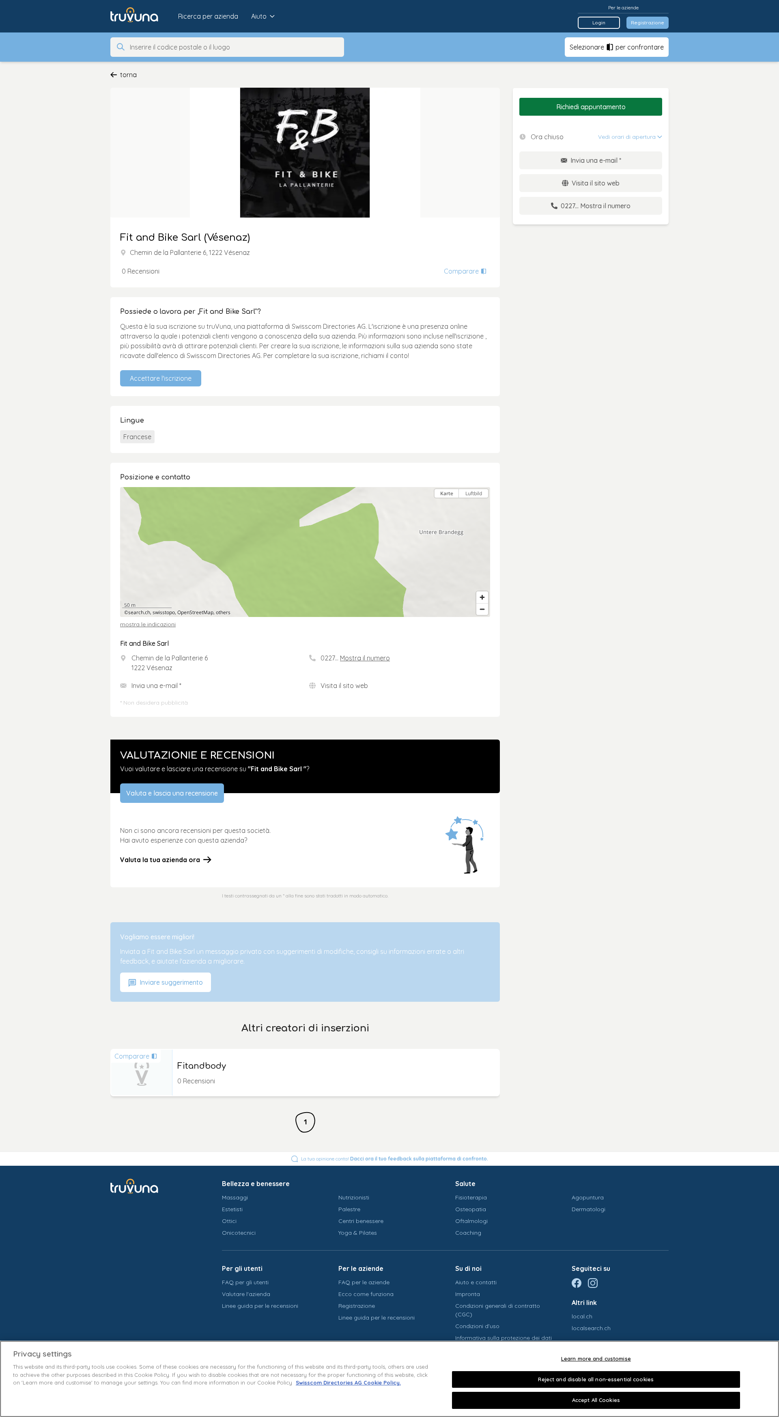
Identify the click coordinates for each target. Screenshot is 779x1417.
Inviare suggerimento (170, 982)
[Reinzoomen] (482, 597)
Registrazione (647, 22)
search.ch (139, 612)
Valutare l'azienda (246, 1294)
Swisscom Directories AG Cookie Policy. (348, 1382)
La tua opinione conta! (394, 1159)
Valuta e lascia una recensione (172, 793)
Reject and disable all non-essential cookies (596, 1379)
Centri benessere (360, 1221)
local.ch (582, 1316)
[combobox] (234, 47)
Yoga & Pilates (357, 1232)
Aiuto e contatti (476, 1282)
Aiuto (259, 16)
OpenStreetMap (195, 612)
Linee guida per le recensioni (260, 1305)
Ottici (229, 1221)
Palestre (349, 1209)
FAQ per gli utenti (245, 1282)
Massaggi (235, 1197)
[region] (305, 552)
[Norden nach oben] (482, 507)
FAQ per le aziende (364, 1282)
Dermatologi (588, 1209)
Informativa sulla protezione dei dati (503, 1338)
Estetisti (232, 1209)
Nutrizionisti (353, 1197)
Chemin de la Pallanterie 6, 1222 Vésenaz (190, 252)
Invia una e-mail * (156, 686)
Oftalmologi (471, 1221)
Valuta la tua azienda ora (160, 860)
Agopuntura (588, 1197)
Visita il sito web (344, 686)
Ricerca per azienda (208, 16)
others (223, 612)
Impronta (467, 1294)
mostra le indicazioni (148, 624)
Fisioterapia (471, 1197)
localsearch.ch (591, 1328)
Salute (465, 1184)
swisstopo (164, 612)
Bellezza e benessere (256, 1184)
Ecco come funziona (366, 1294)
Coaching (468, 1232)
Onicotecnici (239, 1232)
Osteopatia (470, 1209)
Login (598, 22)
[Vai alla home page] (140, 16)
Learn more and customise (596, 1358)
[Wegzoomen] (482, 609)
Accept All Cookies (596, 1400)
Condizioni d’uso (477, 1326)
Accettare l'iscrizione (161, 378)
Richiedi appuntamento (591, 107)
